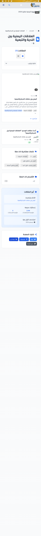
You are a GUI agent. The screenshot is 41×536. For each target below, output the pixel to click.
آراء (36, 89)
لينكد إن (12, 239)
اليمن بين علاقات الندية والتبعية (26, 98)
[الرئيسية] (21, 5)
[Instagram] (6, 1)
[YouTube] (3, 1)
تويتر (32, 239)
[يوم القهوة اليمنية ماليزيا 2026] (20, 13)
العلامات (31, 30)
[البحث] (9, 5)
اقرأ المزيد (34, 119)
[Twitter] (11, 1)
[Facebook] (8, 1)
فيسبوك (22, 239)
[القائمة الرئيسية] (3, 5)
